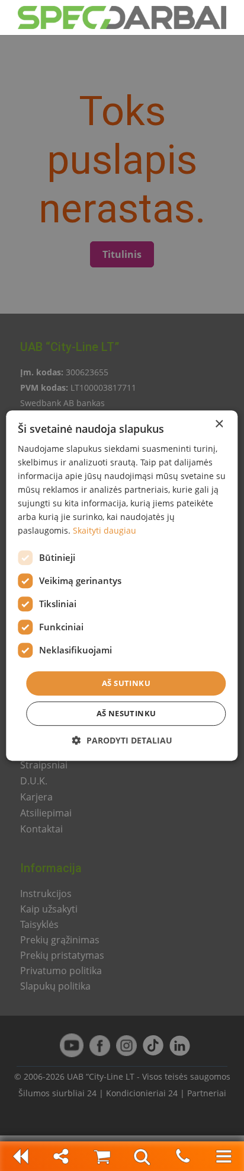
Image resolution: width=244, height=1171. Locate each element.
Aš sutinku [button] (126, 683)
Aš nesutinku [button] (126, 713)
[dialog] (122, 585)
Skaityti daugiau (104, 531)
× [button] (218, 424)
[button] (122, 740)
